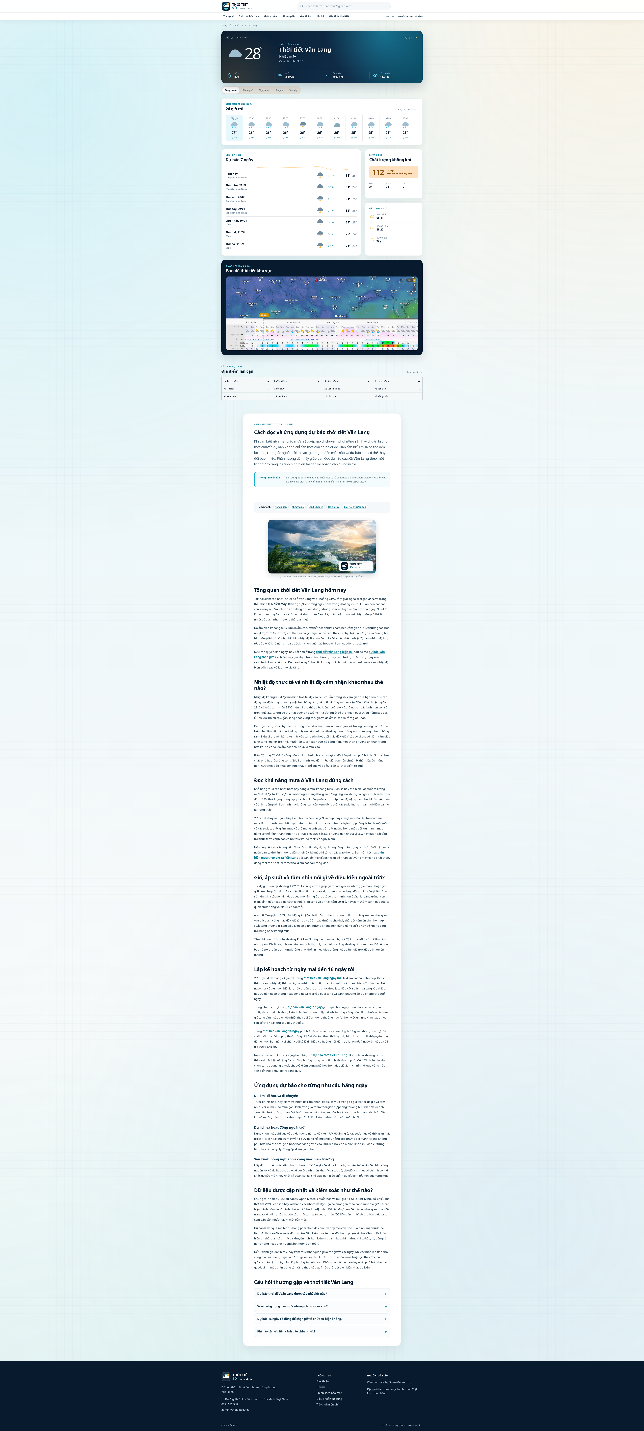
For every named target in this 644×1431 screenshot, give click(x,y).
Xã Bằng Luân (397, 396)
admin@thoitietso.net (235, 1410)
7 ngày (279, 90)
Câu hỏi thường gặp (355, 507)
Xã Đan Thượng (347, 388)
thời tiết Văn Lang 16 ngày (280, 1031)
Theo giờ (248, 90)
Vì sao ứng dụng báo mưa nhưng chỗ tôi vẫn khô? (292, 1306)
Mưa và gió (298, 507)
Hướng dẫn (289, 16)
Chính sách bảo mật (329, 1393)
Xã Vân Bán (397, 388)
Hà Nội (401, 16)
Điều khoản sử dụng (329, 1399)
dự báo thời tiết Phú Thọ (330, 1055)
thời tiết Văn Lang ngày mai (323, 978)
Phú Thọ (239, 25)
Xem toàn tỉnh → (415, 372)
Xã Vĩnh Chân (297, 380)
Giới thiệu (305, 16)
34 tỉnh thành (270, 16)
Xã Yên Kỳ (297, 388)
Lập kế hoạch (316, 507)
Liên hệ (320, 16)
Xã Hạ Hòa (246, 388)
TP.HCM (409, 16)
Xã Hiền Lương (397, 380)
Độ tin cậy (333, 507)
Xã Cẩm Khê (347, 396)
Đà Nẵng (419, 16)
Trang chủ (228, 16)
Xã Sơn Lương (347, 380)
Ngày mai (264, 90)
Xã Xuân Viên (246, 396)
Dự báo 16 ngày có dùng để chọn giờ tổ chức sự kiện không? (299, 1319)
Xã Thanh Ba (297, 396)
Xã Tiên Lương (246, 380)
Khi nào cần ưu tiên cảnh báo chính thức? (286, 1331)
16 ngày (293, 90)
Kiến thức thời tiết (339, 16)
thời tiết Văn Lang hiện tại (334, 652)
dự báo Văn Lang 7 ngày (305, 1007)
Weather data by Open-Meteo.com (389, 1382)
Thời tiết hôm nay (249, 16)
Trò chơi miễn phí (327, 1404)
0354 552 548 (229, 1404)
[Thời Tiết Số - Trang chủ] (243, 6)
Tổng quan (231, 90)
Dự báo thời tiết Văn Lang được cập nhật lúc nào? (292, 1294)
